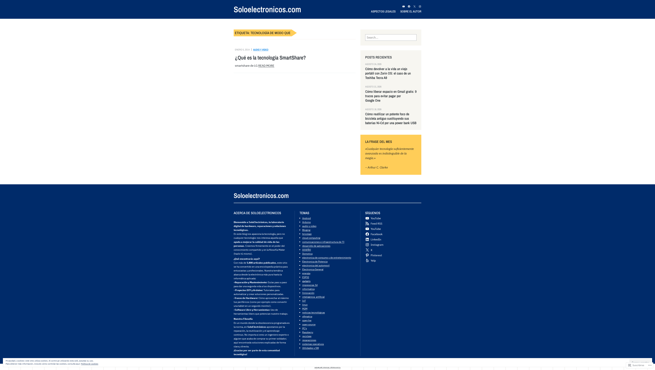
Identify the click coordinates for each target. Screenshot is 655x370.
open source (309, 324)
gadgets (306, 281)
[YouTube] (403, 6)
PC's (304, 328)
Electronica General (312, 269)
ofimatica (307, 316)
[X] (414, 6)
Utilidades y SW (310, 348)
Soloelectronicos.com (267, 9)
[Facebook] (409, 6)
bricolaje (307, 233)
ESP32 (305, 277)
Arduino (306, 222)
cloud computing (311, 237)
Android (306, 218)
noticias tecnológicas (313, 312)
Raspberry (307, 332)
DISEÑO (306, 249)
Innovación (308, 292)
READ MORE (266, 66)
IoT (304, 300)
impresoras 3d (310, 285)
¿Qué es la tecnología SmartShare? (270, 58)
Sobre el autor (410, 11)
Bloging (306, 230)
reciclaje (306, 336)
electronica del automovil (316, 265)
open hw (306, 320)
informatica (308, 289)
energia (306, 273)
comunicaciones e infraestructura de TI (323, 241)
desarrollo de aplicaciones (316, 245)
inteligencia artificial (313, 296)
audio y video (260, 49)
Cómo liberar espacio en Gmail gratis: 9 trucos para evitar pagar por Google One (391, 96)
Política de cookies (89, 363)
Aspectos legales (383, 11)
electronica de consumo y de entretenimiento (326, 257)
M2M (304, 308)
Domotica (307, 253)
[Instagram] (420, 6)
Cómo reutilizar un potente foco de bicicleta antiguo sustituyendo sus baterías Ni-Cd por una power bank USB (390, 118)
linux (305, 304)
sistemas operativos (313, 344)
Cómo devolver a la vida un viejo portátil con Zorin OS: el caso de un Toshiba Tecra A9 (388, 73)
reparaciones (309, 340)
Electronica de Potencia (315, 261)
